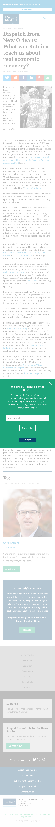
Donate (27, 439)
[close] (50, 383)
